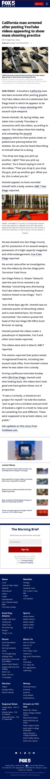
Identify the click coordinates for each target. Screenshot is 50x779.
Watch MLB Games (30, 718)
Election (6, 683)
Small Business (28, 698)
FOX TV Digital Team (8, 40)
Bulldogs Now (7, 656)
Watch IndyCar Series (31, 725)
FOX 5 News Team (30, 651)
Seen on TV (27, 645)
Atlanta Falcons (29, 619)
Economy (26, 689)
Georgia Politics (8, 689)
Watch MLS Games (30, 741)
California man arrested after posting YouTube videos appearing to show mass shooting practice (23, 76)
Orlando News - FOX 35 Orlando (9, 713)
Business (26, 692)
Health (4, 596)
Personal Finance (29, 687)
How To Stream (29, 642)
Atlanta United (28, 625)
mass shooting (28, 107)
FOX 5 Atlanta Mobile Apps (10, 603)
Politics (4, 594)
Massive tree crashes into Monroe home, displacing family (17, 490)
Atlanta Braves (28, 616)
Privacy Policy (27, 560)
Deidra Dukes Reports (10, 664)
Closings (26, 582)
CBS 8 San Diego (17, 377)
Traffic (25, 596)
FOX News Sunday (9, 607)
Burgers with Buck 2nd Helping (10, 668)
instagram (29, 753)
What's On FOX (7, 675)
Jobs (24, 659)
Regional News (9, 704)
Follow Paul (6, 625)
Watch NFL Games (30, 710)
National (5, 588)
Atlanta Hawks (28, 622)
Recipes (5, 630)
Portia (4, 651)
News (18, 40)
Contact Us (27, 654)
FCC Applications (29, 668)
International (6, 591)
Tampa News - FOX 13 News (10, 708)
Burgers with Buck (9, 619)
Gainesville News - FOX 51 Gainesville (10, 718)
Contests (26, 648)
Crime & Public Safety (10, 585)
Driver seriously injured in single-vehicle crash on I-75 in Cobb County (17, 511)
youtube (16, 753)
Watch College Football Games (32, 714)
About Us (28, 639)
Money (26, 683)
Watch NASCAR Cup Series (30, 721)
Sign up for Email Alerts (32, 656)
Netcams (26, 585)
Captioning (27, 670)
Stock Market (28, 695)
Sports (26, 613)
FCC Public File (28, 665)
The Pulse (5, 645)
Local (4, 582)
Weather (27, 579)
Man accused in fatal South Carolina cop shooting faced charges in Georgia (17, 470)
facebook (20, 753)
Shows (5, 639)
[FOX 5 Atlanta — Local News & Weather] (8, 4)
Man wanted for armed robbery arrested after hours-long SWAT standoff (17, 480)
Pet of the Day (7, 627)
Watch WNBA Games (31, 738)
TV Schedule (6, 677)
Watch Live (39, 4)
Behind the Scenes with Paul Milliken (10, 660)
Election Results (8, 692)
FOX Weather (28, 599)
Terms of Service (26, 563)
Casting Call (6, 622)
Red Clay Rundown (9, 648)
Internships (27, 662)
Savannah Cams (29, 588)
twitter (25, 753)
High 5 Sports (28, 627)
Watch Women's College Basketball (30, 734)
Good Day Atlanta (7, 614)
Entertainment (7, 599)
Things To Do (7, 633)
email (34, 753)
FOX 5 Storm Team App (30, 592)
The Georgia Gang (9, 654)
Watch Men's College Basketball (31, 729)
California (35, 91)
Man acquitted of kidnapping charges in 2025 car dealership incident (17, 501)
